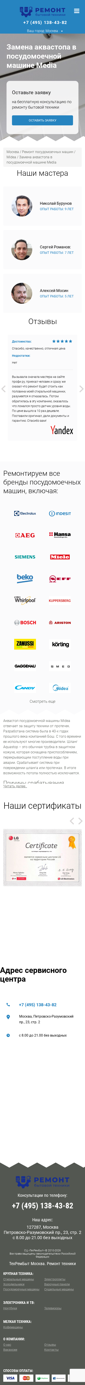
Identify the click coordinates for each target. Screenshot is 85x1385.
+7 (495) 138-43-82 (37, 1004)
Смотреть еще (42, 701)
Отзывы (50, 1344)
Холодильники (13, 1284)
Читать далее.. (15, 786)
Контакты (51, 1349)
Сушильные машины (59, 1289)
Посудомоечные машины (21, 1289)
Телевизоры (52, 1308)
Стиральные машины (18, 1279)
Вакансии (10, 1349)
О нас (7, 1344)
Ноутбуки (10, 1308)
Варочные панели (57, 1284)
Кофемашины (13, 1327)
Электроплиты (54, 1279)
